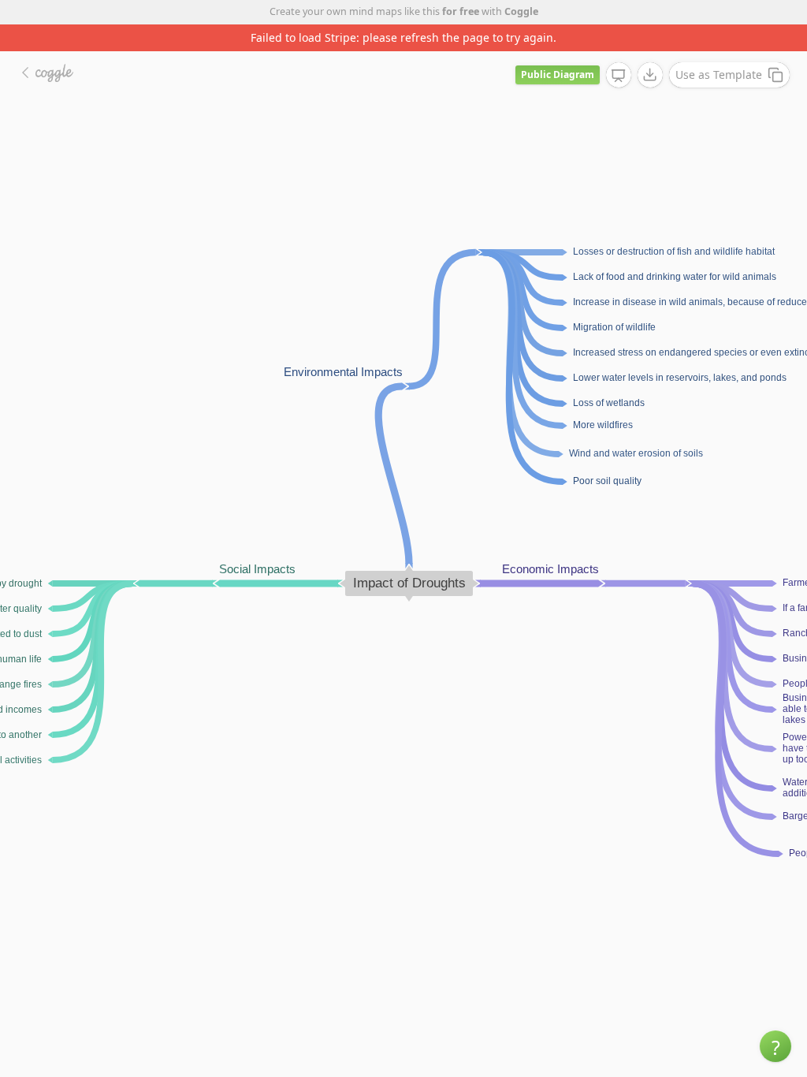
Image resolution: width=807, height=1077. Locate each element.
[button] (775, 1046)
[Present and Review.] (618, 75)
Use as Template (718, 74)
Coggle (521, 11)
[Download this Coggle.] (650, 75)
